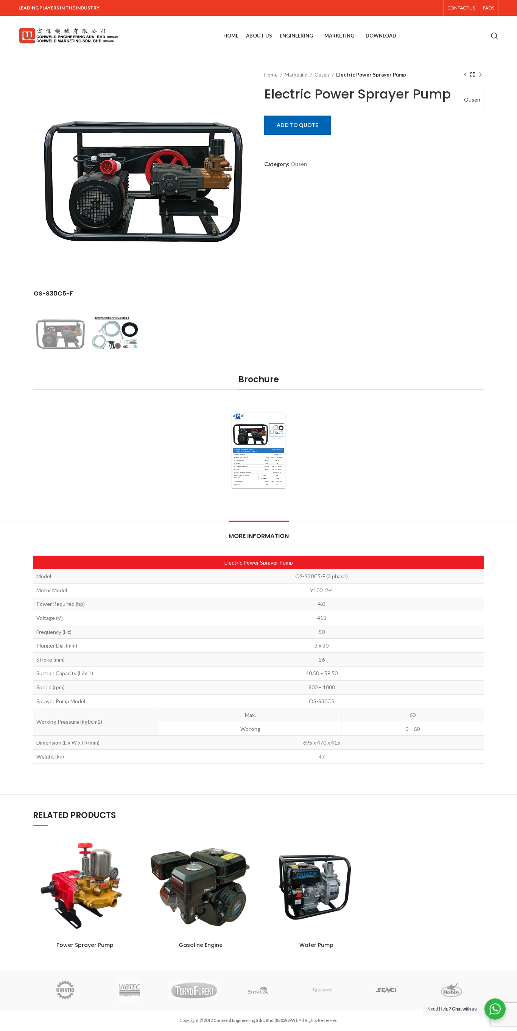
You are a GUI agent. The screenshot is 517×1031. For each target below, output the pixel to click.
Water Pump (316, 945)
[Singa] (258, 990)
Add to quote (297, 125)
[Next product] (480, 75)
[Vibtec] (129, 990)
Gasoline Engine (201, 945)
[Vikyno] (65, 990)
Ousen (322, 75)
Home (271, 75)
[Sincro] (322, 990)
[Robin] (451, 990)
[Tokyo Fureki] (194, 990)
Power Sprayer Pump (85, 945)
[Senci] (387, 990)
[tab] (259, 532)
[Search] (494, 36)
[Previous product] (465, 75)
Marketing (296, 75)
